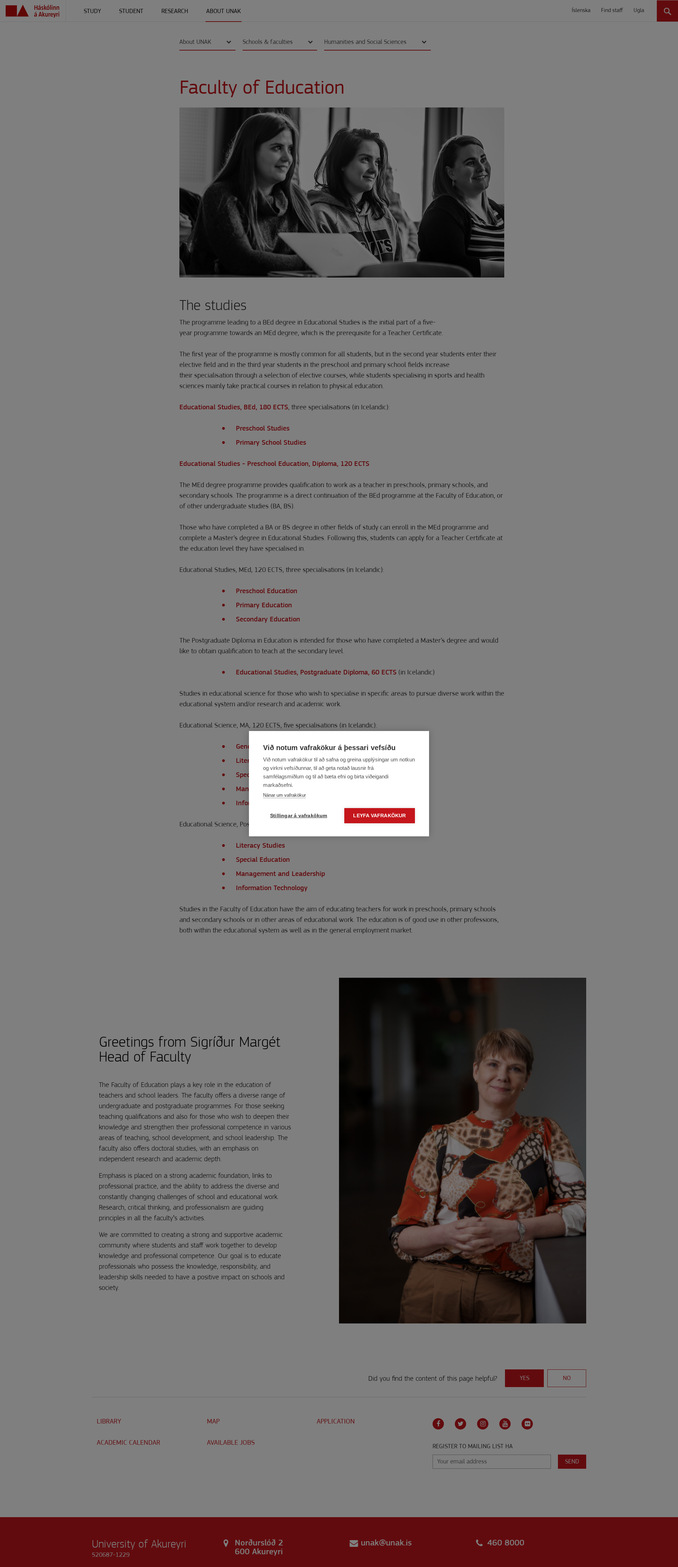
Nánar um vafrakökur (284, 795)
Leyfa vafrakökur (379, 815)
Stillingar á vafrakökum (298, 815)
